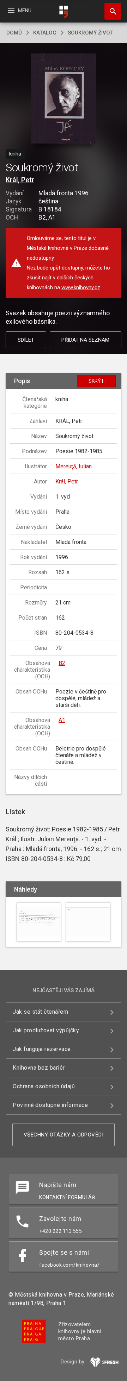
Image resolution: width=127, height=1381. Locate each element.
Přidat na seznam (85, 340)
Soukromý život (90, 33)
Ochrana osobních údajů (44, 1086)
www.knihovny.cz (80, 287)
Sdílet (26, 340)
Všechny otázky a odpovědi (64, 1135)
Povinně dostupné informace (50, 1105)
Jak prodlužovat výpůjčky (46, 1030)
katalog (44, 33)
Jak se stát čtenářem (40, 1011)
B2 (62, 663)
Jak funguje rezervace (42, 1049)
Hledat (110, 11)
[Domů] (63, 12)
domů (14, 33)
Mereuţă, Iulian (73, 466)
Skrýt (96, 381)
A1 (62, 720)
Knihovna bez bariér (39, 1067)
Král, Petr (20, 180)
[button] (64, 99)
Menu (19, 10)
